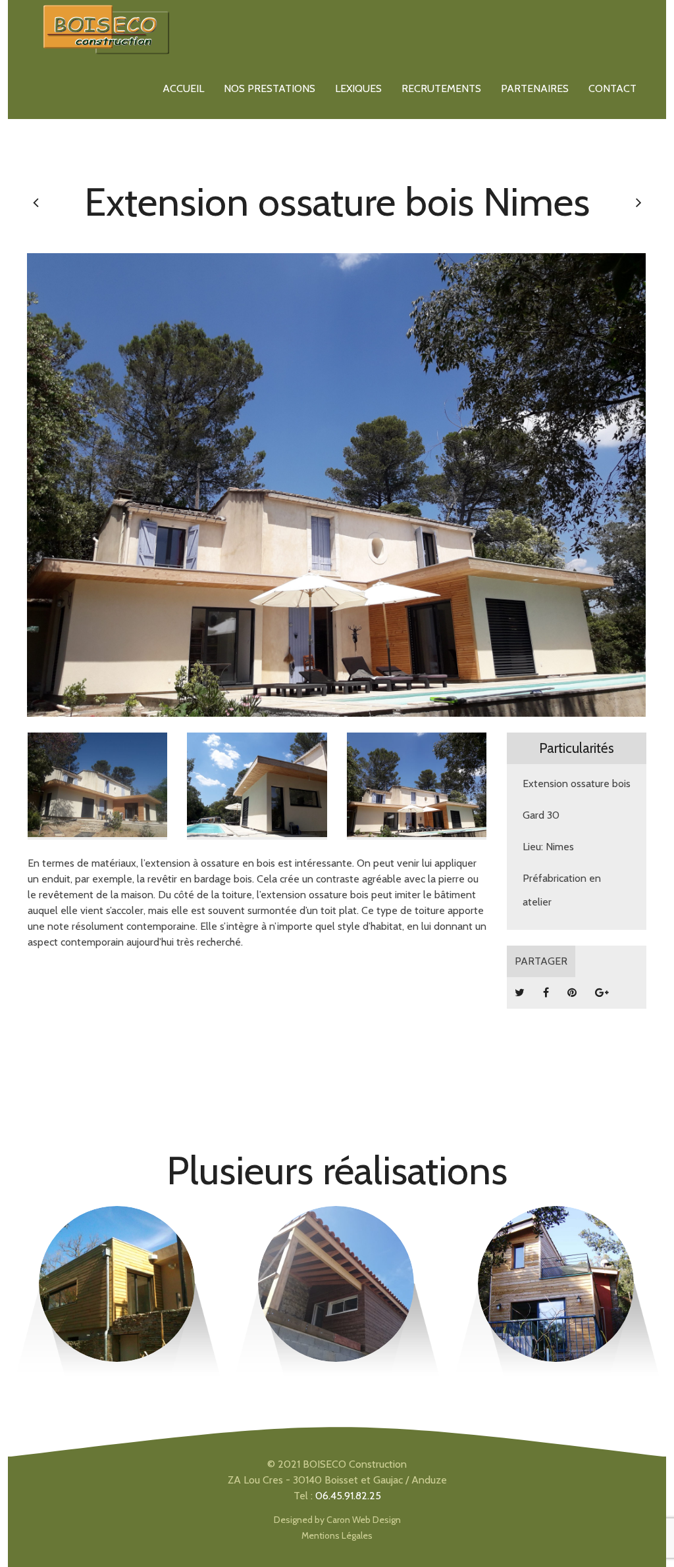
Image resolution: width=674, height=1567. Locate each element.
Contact (612, 88)
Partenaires (535, 88)
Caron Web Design (363, 1519)
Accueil (183, 88)
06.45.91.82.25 (348, 1495)
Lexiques (358, 88)
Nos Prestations (269, 88)
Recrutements (441, 88)
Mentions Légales (337, 1535)
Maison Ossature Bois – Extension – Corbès (556, 1261)
